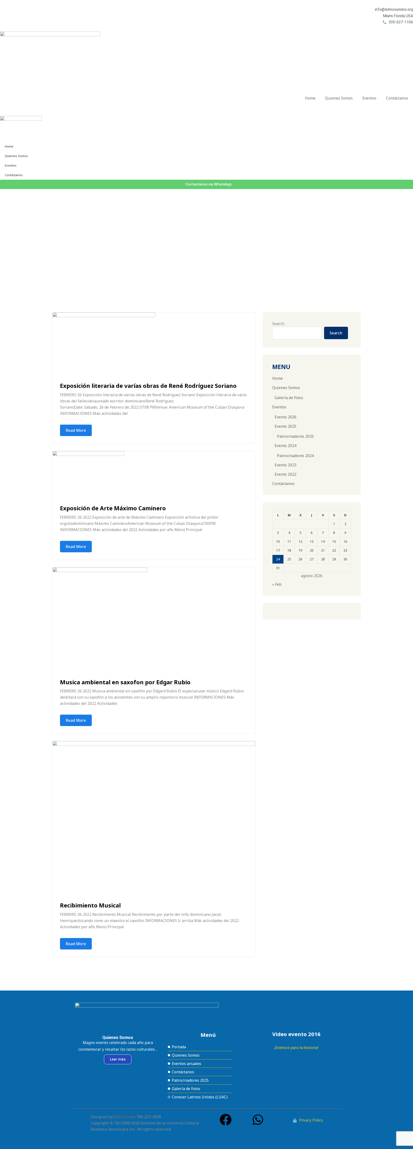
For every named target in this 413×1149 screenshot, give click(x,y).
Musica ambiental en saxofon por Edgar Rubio (125, 682)
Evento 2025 (285, 426)
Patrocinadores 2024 (295, 455)
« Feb (277, 584)
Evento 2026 (285, 417)
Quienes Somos (339, 98)
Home (310, 98)
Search (278, 323)
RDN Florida (125, 1116)
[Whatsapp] (258, 1120)
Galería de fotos (289, 397)
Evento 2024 (285, 445)
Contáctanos (397, 98)
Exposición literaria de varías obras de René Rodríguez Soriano (148, 386)
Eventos (369, 98)
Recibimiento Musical (90, 905)
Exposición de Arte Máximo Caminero (113, 508)
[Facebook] (226, 1120)
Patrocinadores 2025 (295, 436)
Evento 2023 (285, 465)
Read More (76, 430)
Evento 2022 (285, 474)
